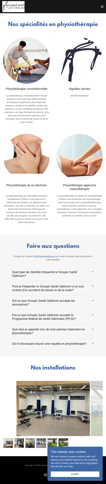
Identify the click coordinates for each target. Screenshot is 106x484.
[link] (13, 6)
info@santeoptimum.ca (46, 256)
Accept (75, 474)
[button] (102, 6)
